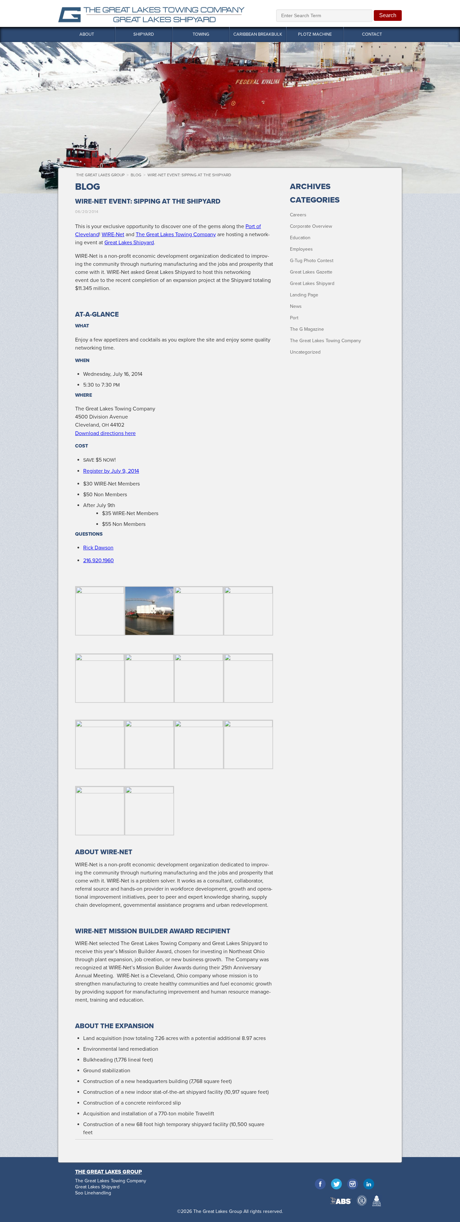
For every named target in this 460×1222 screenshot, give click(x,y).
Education (300, 238)
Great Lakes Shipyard (312, 283)
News (296, 306)
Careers (298, 215)
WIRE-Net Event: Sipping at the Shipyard (189, 175)
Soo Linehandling (93, 1193)
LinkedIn (368, 1184)
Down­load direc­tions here (105, 433)
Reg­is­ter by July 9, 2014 (111, 471)
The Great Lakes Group (151, 13)
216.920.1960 (98, 560)
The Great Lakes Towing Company (325, 341)
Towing (201, 34)
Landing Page (304, 295)
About (86, 34)
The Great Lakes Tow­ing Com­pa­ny (176, 234)
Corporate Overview (311, 226)
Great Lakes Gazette (311, 272)
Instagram (352, 1184)
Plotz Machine (315, 34)
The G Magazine (307, 329)
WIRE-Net (113, 234)
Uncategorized (305, 352)
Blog (136, 175)
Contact (372, 34)
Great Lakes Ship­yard (129, 242)
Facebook (320, 1184)
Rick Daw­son (98, 547)
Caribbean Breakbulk (257, 34)
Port (294, 318)
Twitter (336, 1184)
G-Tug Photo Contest (311, 260)
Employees (301, 249)
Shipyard (143, 34)
